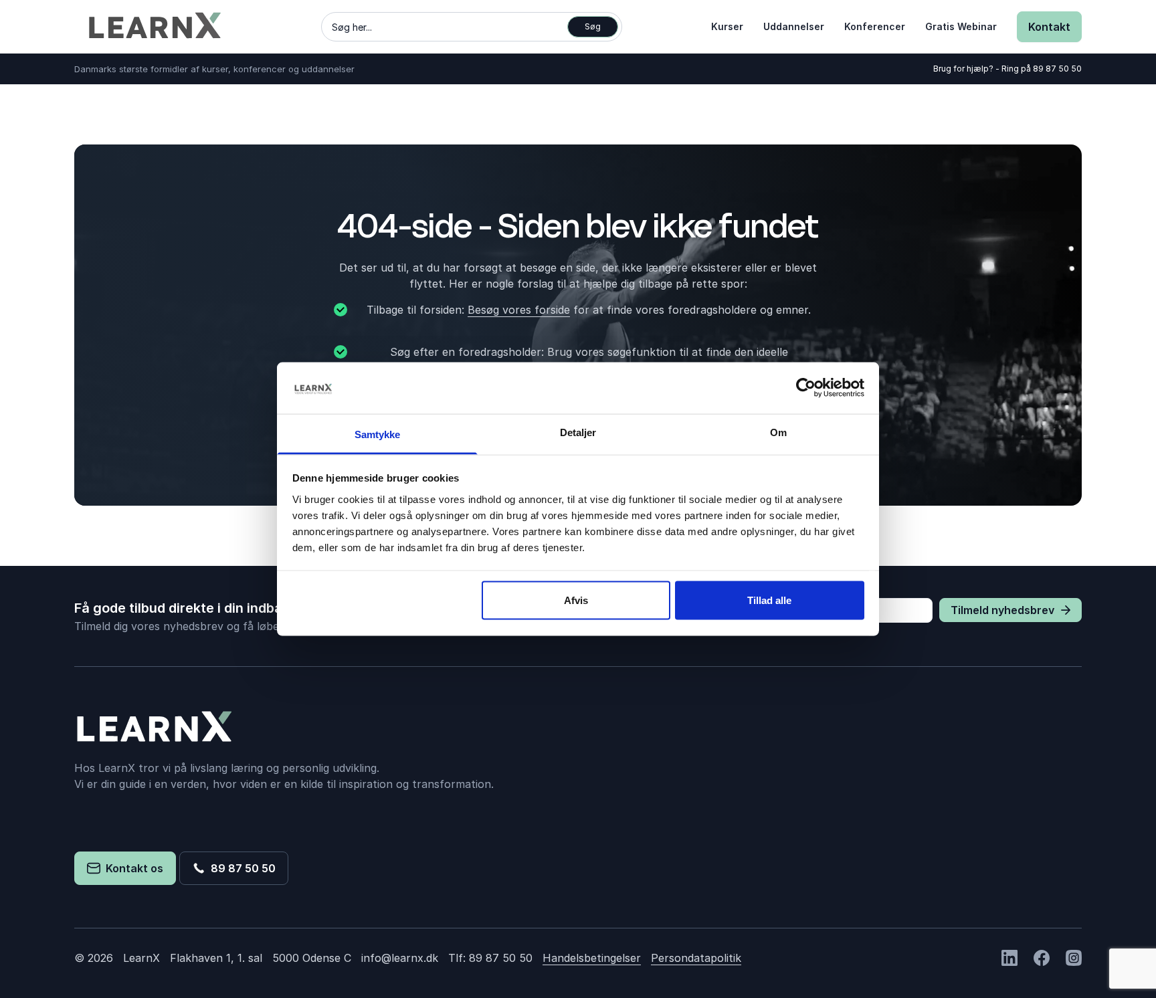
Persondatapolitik (696, 958)
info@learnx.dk (399, 958)
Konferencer (874, 26)
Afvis (576, 600)
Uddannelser (793, 26)
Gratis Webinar (961, 26)
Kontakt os (131, 868)
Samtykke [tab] (378, 433)
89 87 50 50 (1057, 69)
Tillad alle (769, 600)
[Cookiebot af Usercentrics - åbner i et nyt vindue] (805, 388)
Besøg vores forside (519, 309)
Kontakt (1049, 26)
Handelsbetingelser (592, 958)
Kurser (727, 26)
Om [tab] (778, 431)
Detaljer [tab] (578, 431)
